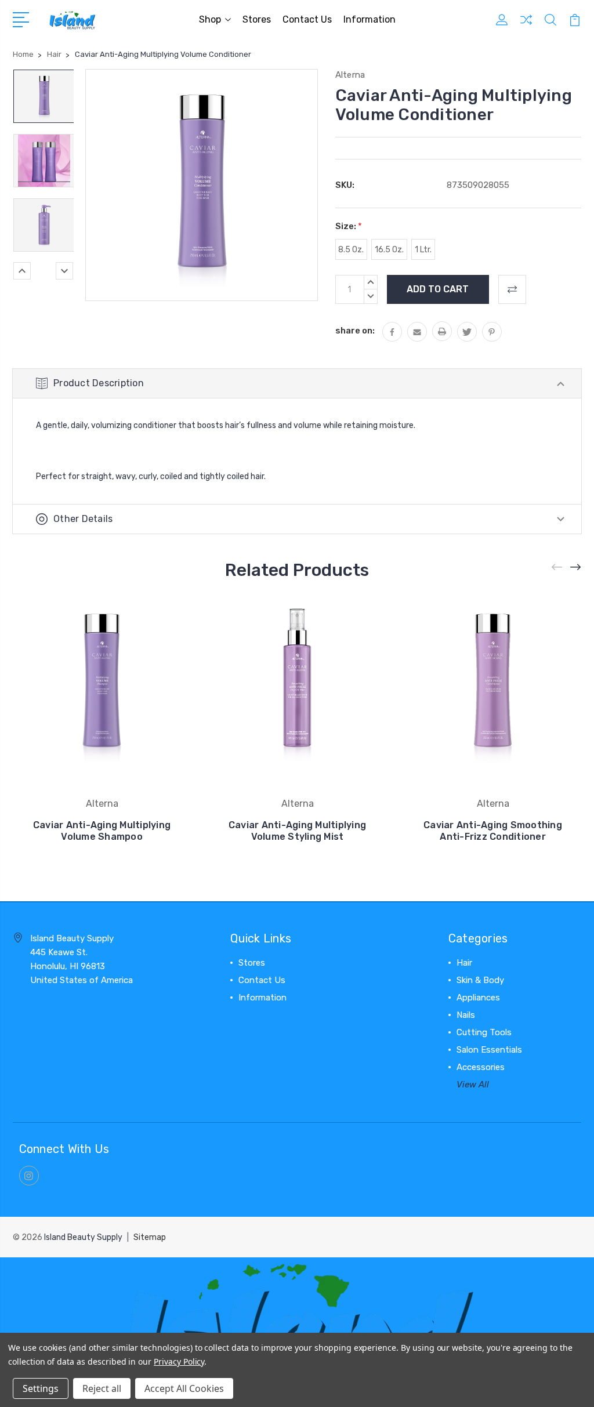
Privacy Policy (179, 1361)
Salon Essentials (489, 1050)
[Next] (64, 271)
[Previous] (22, 271)
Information (369, 19)
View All (473, 1084)
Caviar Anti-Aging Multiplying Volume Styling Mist (297, 830)
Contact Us (307, 19)
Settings (41, 1388)
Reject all (101, 1388)
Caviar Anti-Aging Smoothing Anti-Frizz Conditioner (492, 830)
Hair (464, 963)
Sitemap (149, 1237)
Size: (348, 226)
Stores (256, 19)
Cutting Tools (484, 1032)
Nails (466, 1015)
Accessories (481, 1067)
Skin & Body (480, 980)
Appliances (478, 997)
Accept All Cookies (184, 1388)
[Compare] (526, 26)
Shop (210, 19)
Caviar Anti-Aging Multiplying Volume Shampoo (102, 830)
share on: (355, 330)
